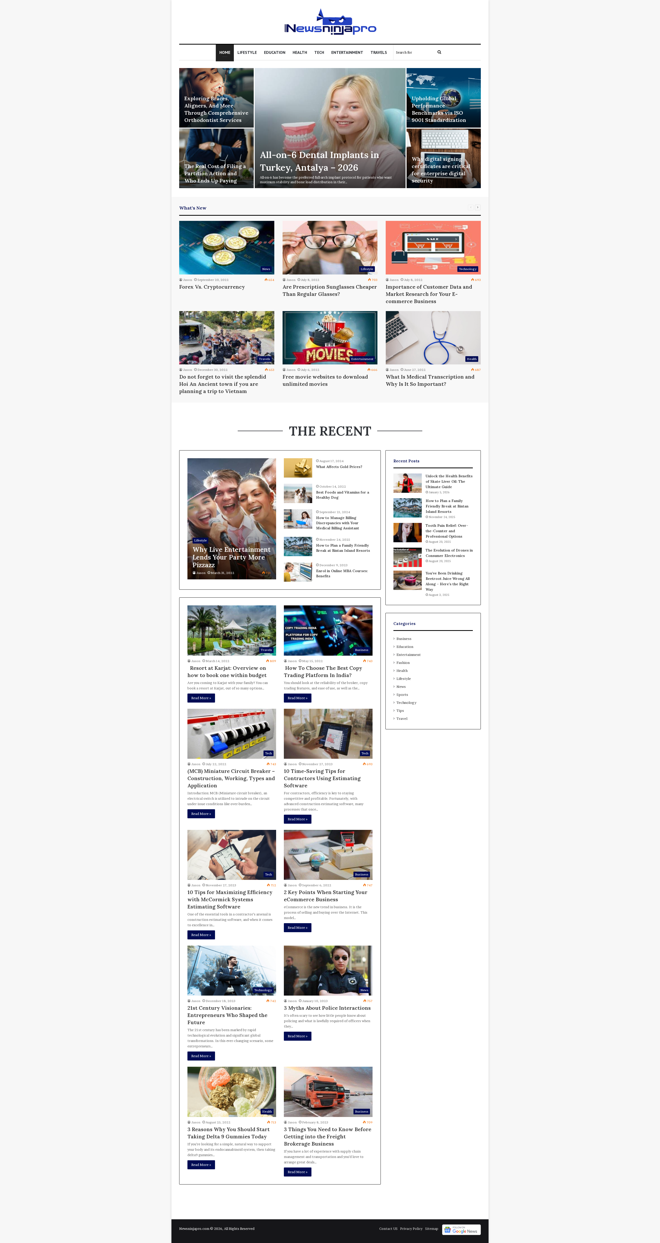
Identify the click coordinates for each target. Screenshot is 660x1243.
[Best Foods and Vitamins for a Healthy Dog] (298, 493)
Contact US (388, 1229)
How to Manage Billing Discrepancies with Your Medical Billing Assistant (337, 522)
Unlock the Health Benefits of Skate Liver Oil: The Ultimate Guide (449, 481)
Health (300, 52)
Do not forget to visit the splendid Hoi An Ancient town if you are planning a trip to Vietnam (222, 383)
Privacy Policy (411, 1229)
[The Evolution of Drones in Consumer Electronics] (407, 557)
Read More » (201, 698)
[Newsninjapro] (330, 22)
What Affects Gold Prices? (339, 466)
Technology (406, 702)
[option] (330, 128)
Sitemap (431, 1229)
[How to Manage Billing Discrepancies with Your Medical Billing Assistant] (298, 519)
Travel (402, 718)
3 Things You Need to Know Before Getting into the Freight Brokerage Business (327, 1136)
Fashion (403, 663)
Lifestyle (247, 52)
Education (274, 52)
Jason (187, 280)
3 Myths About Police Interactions (327, 1008)
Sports (402, 695)
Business (404, 639)
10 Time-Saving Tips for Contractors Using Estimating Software (322, 778)
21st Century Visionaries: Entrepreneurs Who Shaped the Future (227, 1015)
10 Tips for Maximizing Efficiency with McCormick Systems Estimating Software (230, 899)
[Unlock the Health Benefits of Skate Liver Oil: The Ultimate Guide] (407, 483)
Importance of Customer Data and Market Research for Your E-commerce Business (429, 293)
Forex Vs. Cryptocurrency (212, 286)
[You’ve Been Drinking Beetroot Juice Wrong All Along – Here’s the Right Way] (407, 580)
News (401, 687)
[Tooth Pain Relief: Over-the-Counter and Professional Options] (407, 532)
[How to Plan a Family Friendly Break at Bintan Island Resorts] (298, 546)
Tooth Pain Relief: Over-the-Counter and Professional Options (447, 531)
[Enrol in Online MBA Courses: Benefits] (298, 572)
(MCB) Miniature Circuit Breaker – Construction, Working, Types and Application (231, 778)
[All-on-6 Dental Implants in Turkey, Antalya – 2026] (330, 128)
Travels (378, 52)
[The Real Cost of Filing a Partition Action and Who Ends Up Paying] (216, 158)
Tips (400, 710)
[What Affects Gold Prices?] (298, 468)
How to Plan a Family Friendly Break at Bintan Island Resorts (343, 548)
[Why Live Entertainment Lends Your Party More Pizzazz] (231, 518)
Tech (319, 52)
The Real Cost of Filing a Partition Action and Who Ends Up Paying (215, 173)
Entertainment (347, 52)
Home (224, 52)
